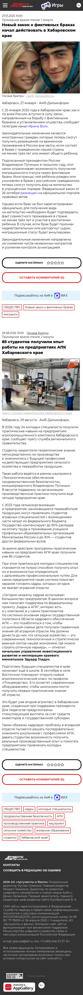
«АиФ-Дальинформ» (40, 96)
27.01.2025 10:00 (12, 16)
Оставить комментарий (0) (41, 277)
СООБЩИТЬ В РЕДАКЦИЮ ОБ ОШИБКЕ (32, 870)
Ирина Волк (38, 126)
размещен (28, 193)
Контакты (11, 865)
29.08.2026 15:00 (13, 333)
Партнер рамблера (36, 976)
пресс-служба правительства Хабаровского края (37, 413)
